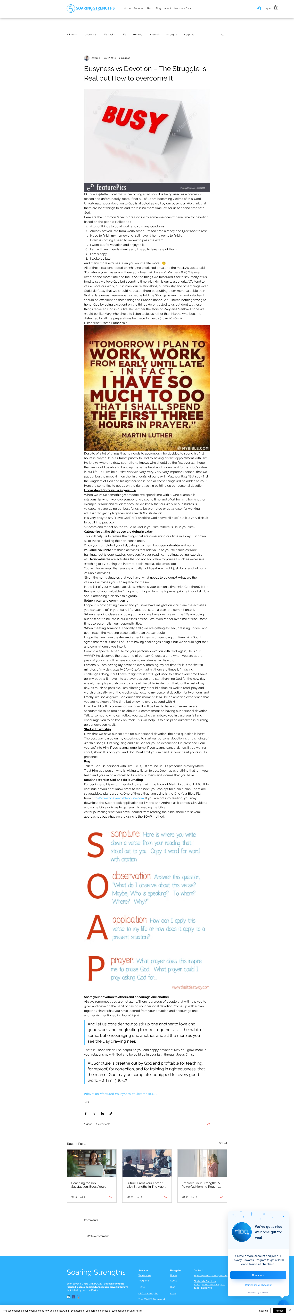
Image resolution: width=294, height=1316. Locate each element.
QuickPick (154, 34)
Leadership (90, 34)
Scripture (189, 34)
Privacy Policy (134, 1310)
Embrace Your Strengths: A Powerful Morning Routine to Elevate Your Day (201, 1184)
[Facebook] (73, 1296)
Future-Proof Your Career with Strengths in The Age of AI (147, 1184)
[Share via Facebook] (85, 1113)
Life (124, 34)
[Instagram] (78, 1296)
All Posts (72, 34)
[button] (168, 8)
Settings (263, 1310)
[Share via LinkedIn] (102, 1113)
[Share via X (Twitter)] (94, 1113)
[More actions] (208, 58)
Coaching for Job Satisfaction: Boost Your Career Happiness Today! (89, 1184)
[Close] (290, 1310)
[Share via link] (110, 1113)
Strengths (171, 34)
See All (223, 1143)
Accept (279, 1310)
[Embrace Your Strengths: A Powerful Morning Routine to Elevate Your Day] (202, 1163)
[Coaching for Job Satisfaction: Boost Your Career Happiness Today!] (91, 1163)
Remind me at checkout (258, 1284)
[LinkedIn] (68, 1296)
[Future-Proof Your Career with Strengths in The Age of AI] (147, 1163)
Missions (137, 34)
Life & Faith (109, 34)
